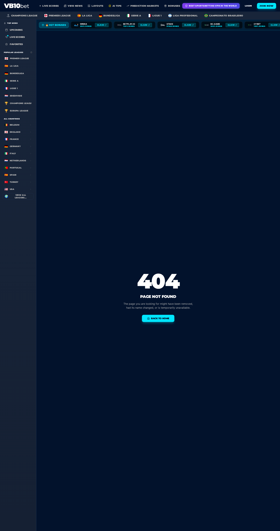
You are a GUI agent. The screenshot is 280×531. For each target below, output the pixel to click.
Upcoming (16, 29)
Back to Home (160, 318)
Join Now (267, 5)
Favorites (16, 44)
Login (248, 6)
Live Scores (17, 37)
